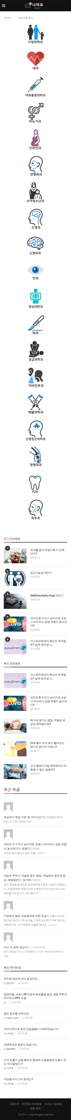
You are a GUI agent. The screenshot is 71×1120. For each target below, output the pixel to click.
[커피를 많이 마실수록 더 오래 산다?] (15, 555)
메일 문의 (35, 1108)
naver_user (13, 1017)
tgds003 (11, 1048)
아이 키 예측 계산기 (15, 947)
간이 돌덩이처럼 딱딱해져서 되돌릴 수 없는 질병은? (48, 767)
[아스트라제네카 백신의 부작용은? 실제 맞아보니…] (15, 646)
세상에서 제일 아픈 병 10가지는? (23, 817)
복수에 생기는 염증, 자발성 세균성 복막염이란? (47, 722)
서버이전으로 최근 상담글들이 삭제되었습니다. (31, 1029)
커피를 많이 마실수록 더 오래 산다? (47, 551)
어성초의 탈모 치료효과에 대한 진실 (25, 916)
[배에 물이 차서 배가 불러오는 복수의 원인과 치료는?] (15, 748)
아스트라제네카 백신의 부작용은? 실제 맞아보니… (48, 642)
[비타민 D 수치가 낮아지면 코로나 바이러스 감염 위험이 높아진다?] (15, 624)
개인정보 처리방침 (31, 1104)
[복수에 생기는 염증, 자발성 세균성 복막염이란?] (15, 726)
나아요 (10, 1033)
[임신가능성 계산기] (15, 578)
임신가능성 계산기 (41, 572)
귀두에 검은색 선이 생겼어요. (21, 978)
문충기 (26, 848)
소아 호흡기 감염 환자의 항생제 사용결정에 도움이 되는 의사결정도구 (35, 1061)
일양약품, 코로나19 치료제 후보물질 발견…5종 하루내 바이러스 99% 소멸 (35, 996)
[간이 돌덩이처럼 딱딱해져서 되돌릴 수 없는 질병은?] (15, 771)
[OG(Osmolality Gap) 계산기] (15, 601)
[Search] (67, 5)
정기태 (27, 880)
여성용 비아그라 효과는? (18, 1079)
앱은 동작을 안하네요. (17, 1013)
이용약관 (14, 1104)
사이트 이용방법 (53, 1104)
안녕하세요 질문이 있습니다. (20, 1044)
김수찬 (10, 983)
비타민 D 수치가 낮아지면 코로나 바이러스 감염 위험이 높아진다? (48, 622)
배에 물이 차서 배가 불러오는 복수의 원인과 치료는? (47, 744)
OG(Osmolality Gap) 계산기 (47, 595)
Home (7, 17)
